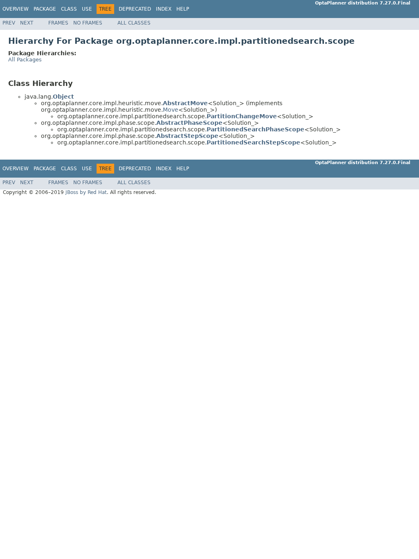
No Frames (87, 23)
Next (26, 23)
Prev (8, 23)
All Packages (25, 59)
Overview (15, 9)
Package (45, 9)
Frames (58, 23)
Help (182, 9)
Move (170, 109)
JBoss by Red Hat (86, 192)
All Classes (134, 23)
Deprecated (135, 9)
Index (163, 9)
